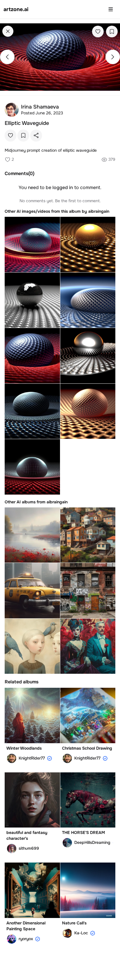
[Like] (98, 31)
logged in (62, 187)
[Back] (7, 31)
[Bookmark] (112, 31)
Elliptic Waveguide (27, 123)
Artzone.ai (16, 9)
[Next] (112, 57)
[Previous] (7, 57)
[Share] (36, 135)
